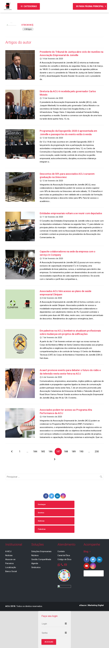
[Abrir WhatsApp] (102, 641)
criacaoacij (27, 24)
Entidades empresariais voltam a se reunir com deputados (71, 213)
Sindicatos (36, 567)
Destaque (42, 504)
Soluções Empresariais (41, 551)
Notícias (41, 521)
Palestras (41, 529)
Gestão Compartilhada (41, 559)
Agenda (34, 563)
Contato (61, 551)
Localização (10, 567)
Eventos (41, 513)
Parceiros (9, 563)
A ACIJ (8, 551)
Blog (87, 551)
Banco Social (11, 571)
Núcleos (35, 555)
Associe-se (10, 559)
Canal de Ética (64, 555)
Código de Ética (64, 559)
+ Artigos (28, 29)
